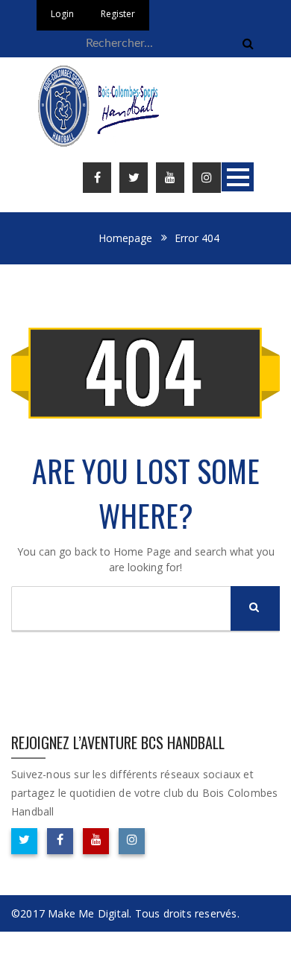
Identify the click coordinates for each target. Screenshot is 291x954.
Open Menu (238, 176)
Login (62, 13)
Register (118, 13)
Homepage (125, 238)
